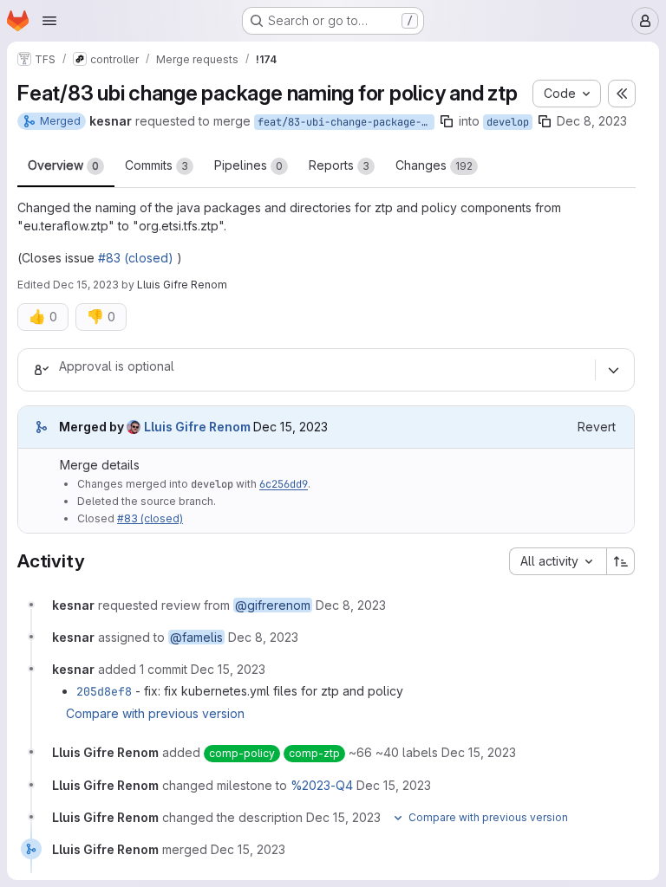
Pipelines (248, 165)
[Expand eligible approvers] (613, 369)
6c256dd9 (283, 484)
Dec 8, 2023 (592, 120)
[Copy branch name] (446, 121)
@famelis (196, 637)
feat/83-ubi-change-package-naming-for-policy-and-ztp (346, 122)
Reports (339, 165)
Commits (156, 165)
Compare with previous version (155, 713)
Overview (63, 165)
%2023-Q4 (322, 785)
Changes (434, 165)
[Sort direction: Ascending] (621, 561)
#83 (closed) (135, 257)
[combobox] (557, 561)
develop (507, 122)
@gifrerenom (272, 605)
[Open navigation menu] (49, 21)
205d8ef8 (104, 691)
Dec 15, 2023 (86, 284)
